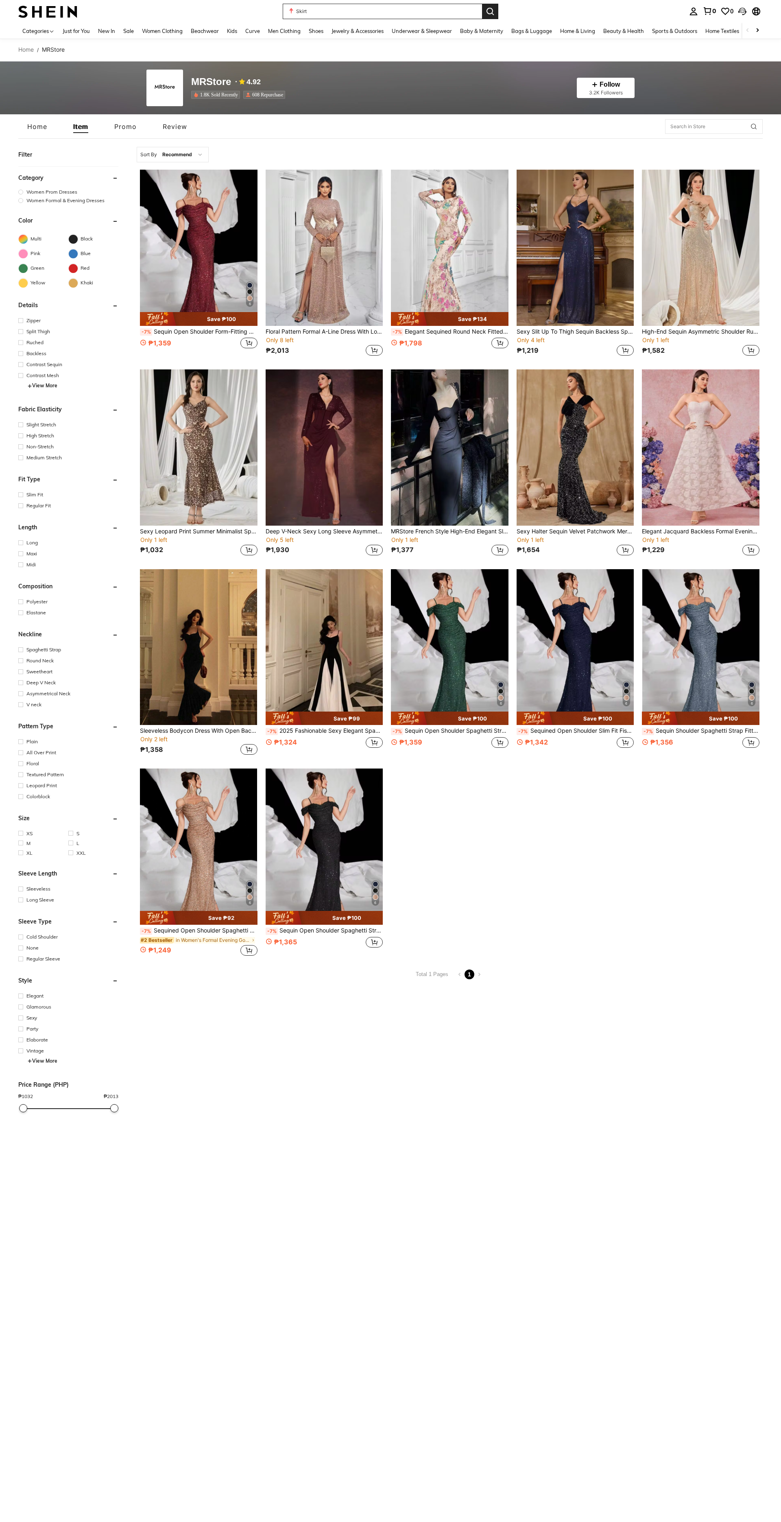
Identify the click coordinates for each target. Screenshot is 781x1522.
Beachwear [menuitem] (205, 31)
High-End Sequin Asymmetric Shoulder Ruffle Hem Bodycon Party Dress (700, 331)
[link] (709, 11)
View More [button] (44, 386)
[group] (68, 192)
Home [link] (26, 49)
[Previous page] (460, 974)
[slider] (23, 1108)
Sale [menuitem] (128, 31)
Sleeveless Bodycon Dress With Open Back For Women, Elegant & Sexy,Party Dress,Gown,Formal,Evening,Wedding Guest (198, 730)
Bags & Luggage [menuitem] (531, 31)
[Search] (490, 11)
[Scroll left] (747, 31)
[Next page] (479, 974)
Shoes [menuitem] (316, 31)
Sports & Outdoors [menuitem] (674, 31)
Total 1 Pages (432, 974)
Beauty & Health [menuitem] (623, 31)
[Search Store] (753, 126)
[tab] (37, 126)
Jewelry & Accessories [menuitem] (358, 31)
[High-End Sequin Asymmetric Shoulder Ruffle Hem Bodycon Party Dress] (700, 248)
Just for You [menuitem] (76, 31)
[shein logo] (47, 11)
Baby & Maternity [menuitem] (481, 31)
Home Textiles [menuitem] (722, 31)
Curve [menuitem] (252, 31)
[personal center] (693, 11)
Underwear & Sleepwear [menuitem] (422, 31)
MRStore (211, 82)
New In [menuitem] (106, 31)
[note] (198, 319)
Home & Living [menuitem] (577, 31)
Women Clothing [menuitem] (162, 31)
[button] (742, 11)
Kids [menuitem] (232, 31)
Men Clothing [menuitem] (284, 31)
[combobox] (172, 154)
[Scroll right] (757, 31)
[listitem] (217, 95)
